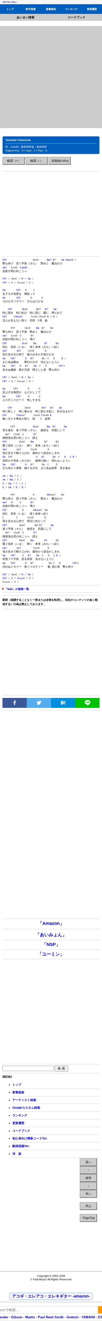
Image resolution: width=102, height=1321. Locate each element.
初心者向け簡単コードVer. (29, 1138)
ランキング (71, 9)
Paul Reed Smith (51, 1317)
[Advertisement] (51, 77)
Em (62, 259)
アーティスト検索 (24, 1100)
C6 (39, 316)
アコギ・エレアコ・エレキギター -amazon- (51, 1296)
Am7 (4, 267)
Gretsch (72, 1317)
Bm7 (49, 259)
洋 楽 (16, 1154)
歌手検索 (31, 9)
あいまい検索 (25, 17)
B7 (54, 259)
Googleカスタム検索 (26, 1107)
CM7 (4, 259)
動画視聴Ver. (20, 1146)
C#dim (17, 316)
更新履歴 (92, 9)
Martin (29, 1317)
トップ (10, 9)
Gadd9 (23, 267)
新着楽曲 (51, 9)
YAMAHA (88, 1317)
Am (3, 475)
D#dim (50, 494)
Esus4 (21, 282)
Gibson (16, 1317)
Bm (37, 328)
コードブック (76, 17)
